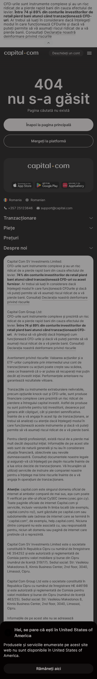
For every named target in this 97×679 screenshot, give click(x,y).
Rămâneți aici (48, 668)
